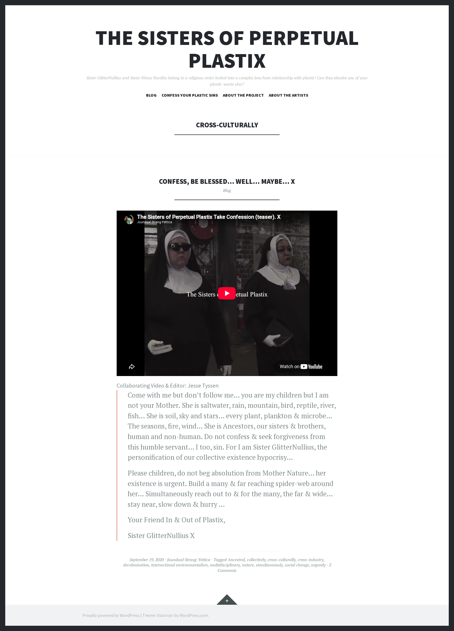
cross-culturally (282, 559)
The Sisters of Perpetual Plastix (227, 49)
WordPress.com (194, 615)
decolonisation (136, 565)
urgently (318, 565)
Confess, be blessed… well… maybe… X (227, 181)
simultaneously (269, 565)
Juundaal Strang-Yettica (188, 559)
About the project (243, 95)
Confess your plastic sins (190, 95)
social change (297, 565)
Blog (151, 95)
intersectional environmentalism (179, 565)
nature (248, 565)
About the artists (288, 95)
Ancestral (236, 559)
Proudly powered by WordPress (111, 615)
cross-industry (310, 559)
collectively (256, 559)
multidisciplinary (225, 565)
